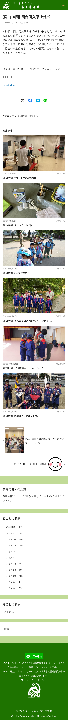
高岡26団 (13, 575)
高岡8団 (12, 582)
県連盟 (12, 557)
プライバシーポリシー (34, 680)
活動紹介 (34, 115)
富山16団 (13, 545)
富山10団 (25, 22)
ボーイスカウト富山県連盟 (38, 711)
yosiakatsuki (33, 716)
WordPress (52, 716)
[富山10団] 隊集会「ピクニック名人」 (22, 415)
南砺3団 (12, 533)
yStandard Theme (18, 716)
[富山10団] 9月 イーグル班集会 (19, 177)
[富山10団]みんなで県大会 (16, 272)
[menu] (63, 3)
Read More (9, 85)
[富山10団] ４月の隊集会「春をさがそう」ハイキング (44, 440)
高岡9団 (12, 588)
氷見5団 (12, 551)
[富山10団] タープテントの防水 (19, 225)
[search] (61, 629)
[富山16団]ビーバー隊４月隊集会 (30, 464)
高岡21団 (13, 569)
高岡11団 (13, 563)
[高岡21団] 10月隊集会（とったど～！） (23, 368)
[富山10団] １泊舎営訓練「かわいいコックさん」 (28, 320)
